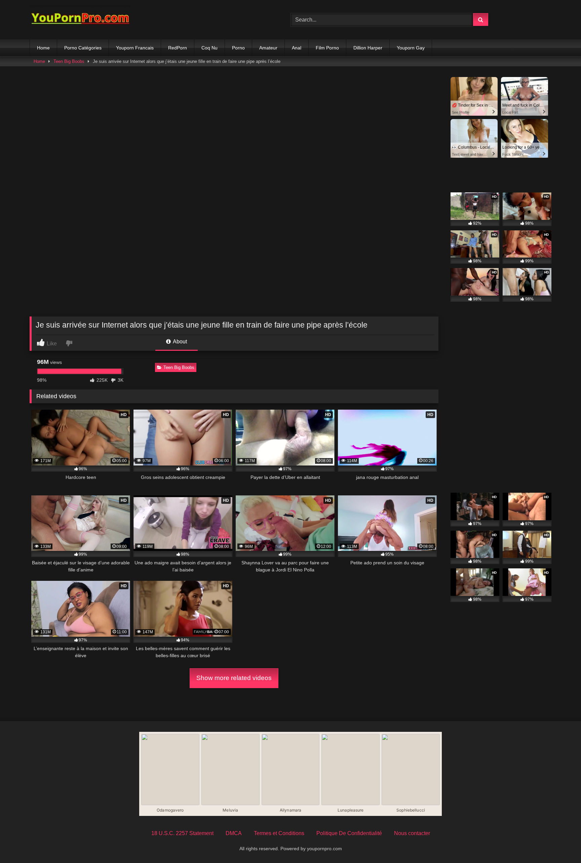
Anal (296, 47)
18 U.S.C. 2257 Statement (182, 833)
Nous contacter (412, 833)
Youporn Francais (135, 47)
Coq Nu (209, 47)
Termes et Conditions (279, 833)
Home (43, 47)
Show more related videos (234, 677)
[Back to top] (560, 843)
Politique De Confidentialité (349, 833)
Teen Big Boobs (68, 61)
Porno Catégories (83, 47)
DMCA (234, 833)
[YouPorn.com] (80, 19)
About (179, 341)
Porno (238, 47)
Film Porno (327, 47)
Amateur (268, 47)
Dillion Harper (367, 47)
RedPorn (177, 47)
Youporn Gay (411, 47)
